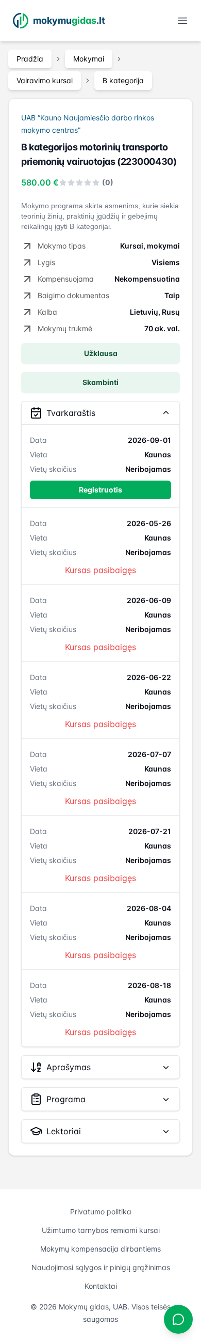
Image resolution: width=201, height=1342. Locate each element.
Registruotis (100, 489)
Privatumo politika (100, 1211)
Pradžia (29, 58)
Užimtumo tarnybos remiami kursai (101, 1230)
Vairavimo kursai (44, 80)
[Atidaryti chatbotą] (178, 1319)
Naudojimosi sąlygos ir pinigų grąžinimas (100, 1267)
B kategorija (123, 80)
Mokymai (88, 58)
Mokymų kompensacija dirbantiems (100, 1248)
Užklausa (101, 353)
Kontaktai (101, 1286)
